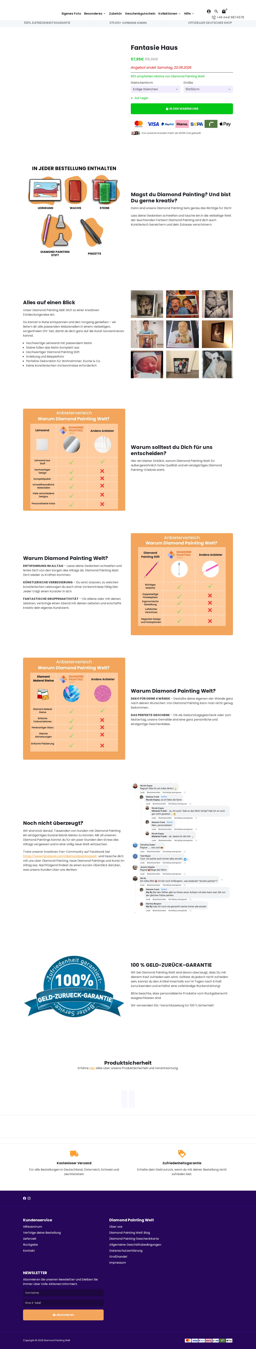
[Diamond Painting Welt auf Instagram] (29, 1198)
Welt (67, 1340)
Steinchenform (142, 82)
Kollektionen (169, 13)
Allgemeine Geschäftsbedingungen (135, 1244)
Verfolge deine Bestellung (42, 1232)
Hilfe (189, 13)
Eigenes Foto (71, 13)
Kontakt (29, 1250)
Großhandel (118, 1256)
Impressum (117, 1262)
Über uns (115, 1227)
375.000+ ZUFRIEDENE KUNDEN (128, 23)
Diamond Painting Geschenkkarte (134, 1238)
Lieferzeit (29, 1238)
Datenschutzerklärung (125, 1250)
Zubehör (115, 13)
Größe (188, 82)
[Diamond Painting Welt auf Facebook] (24, 1198)
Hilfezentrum (32, 1227)
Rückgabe (30, 1244)
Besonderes (95, 13)
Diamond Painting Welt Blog (129, 1232)
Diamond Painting (54, 1340)
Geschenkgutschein (140, 13)
